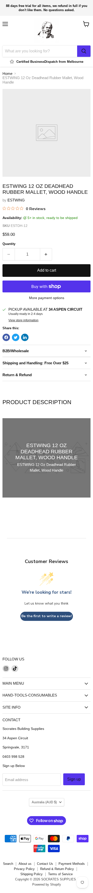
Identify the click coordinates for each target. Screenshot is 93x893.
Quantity (8, 244)
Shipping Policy (31, 874)
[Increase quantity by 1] (46, 254)
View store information (23, 320)
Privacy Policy (24, 869)
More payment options (46, 298)
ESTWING (16, 200)
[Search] (84, 51)
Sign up (74, 779)
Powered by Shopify (46, 884)
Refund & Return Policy (57, 869)
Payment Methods (72, 864)
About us (25, 864)
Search (8, 864)
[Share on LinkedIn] (25, 337)
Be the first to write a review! (46, 616)
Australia (44, 802)
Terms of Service (60, 874)
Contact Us (45, 864)
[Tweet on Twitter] (15, 337)
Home (7, 73)
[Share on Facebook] (6, 337)
